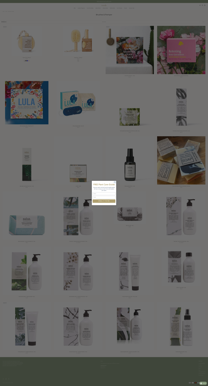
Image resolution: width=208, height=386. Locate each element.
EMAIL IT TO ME (104, 201)
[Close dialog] (115, 182)
